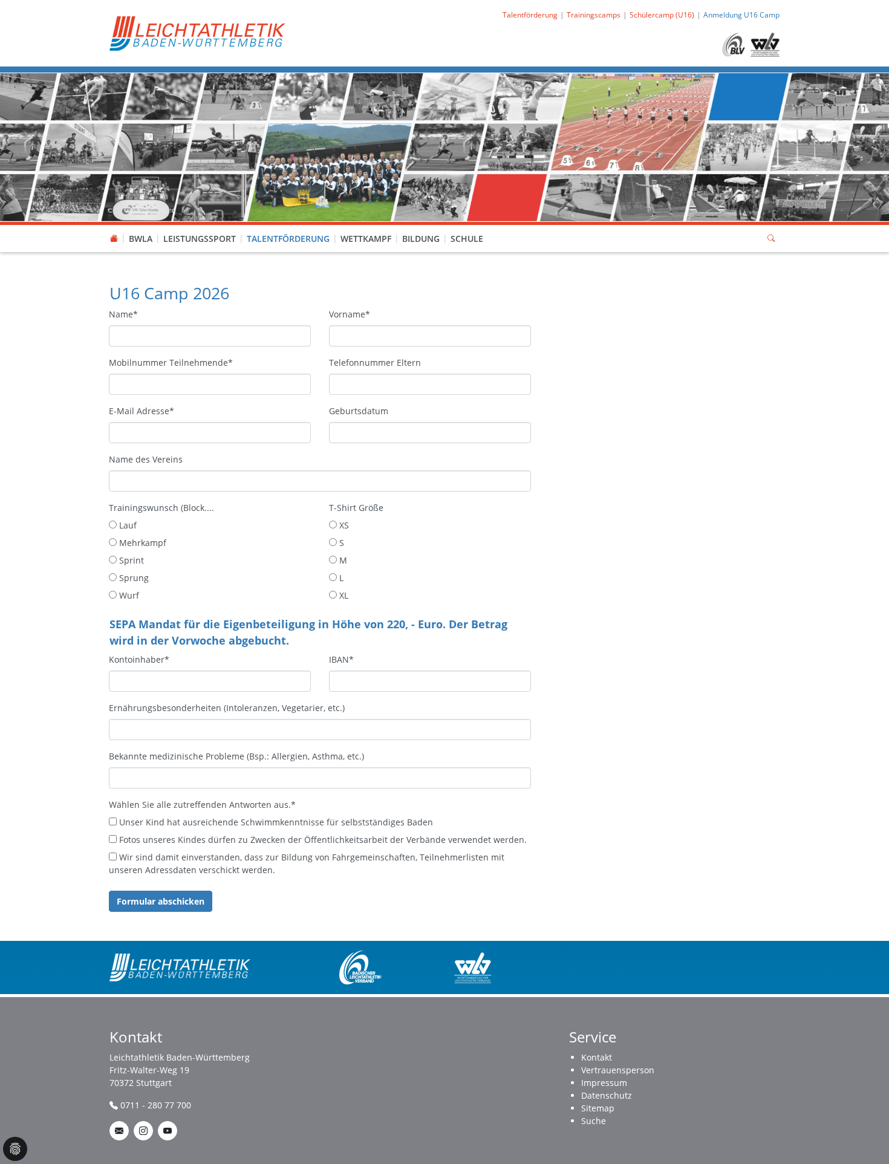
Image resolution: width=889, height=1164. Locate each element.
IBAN (341, 659)
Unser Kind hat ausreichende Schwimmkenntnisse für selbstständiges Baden (275, 822)
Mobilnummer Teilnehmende (171, 362)
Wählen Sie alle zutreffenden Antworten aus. (202, 804)
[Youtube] (167, 1130)
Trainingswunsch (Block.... (161, 507)
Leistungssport (199, 238)
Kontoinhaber (139, 659)
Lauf (127, 525)
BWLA (140, 238)
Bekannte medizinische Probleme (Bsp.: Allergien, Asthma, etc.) (236, 756)
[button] (141, 227)
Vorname (349, 314)
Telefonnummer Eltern (375, 362)
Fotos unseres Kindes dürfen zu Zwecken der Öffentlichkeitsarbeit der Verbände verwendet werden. (322, 839)
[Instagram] (143, 1130)
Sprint (130, 560)
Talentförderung (288, 238)
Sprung (133, 578)
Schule (467, 238)
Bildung (421, 238)
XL (342, 595)
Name (123, 314)
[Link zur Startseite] (197, 32)
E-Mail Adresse (141, 411)
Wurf (128, 595)
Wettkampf (365, 238)
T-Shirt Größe (356, 507)
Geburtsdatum (358, 411)
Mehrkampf (141, 542)
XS (343, 525)
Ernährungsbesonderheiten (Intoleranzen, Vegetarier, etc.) (227, 708)
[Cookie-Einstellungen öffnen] (15, 1149)
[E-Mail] (119, 1130)
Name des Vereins (146, 459)
